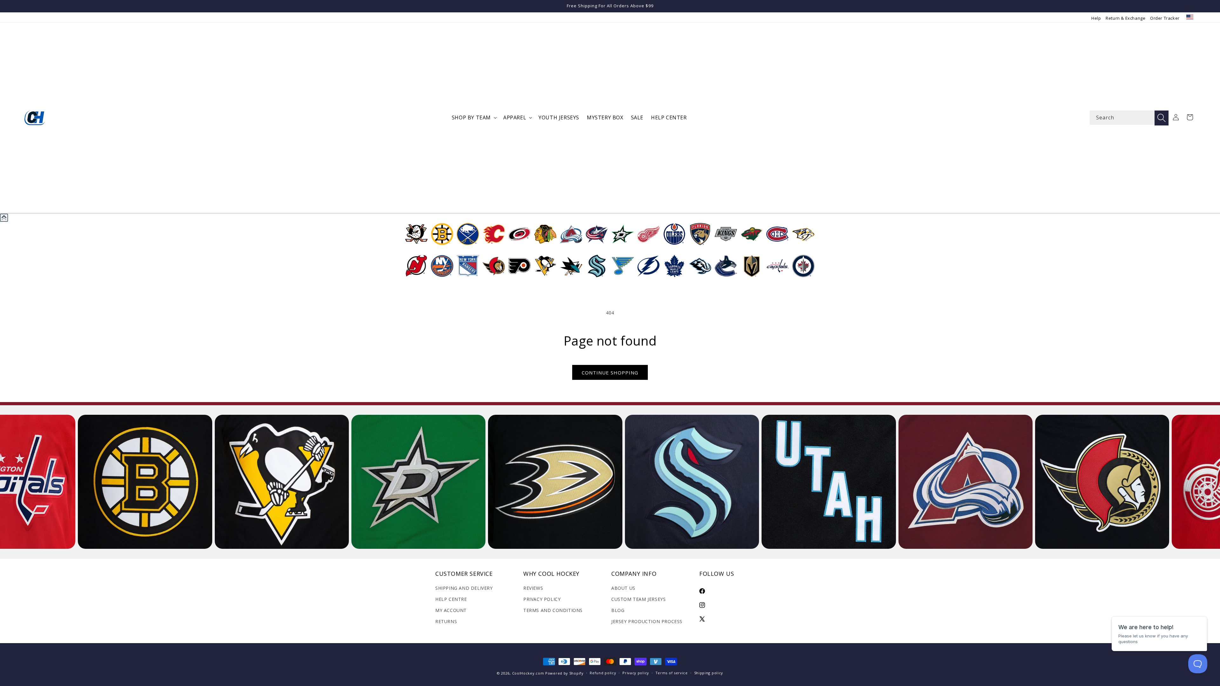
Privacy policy (635, 672)
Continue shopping (610, 372)
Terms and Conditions (553, 610)
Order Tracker (1165, 18)
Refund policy (603, 672)
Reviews (533, 588)
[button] (473, 118)
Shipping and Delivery (464, 588)
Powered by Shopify (564, 673)
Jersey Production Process (646, 621)
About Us (623, 588)
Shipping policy (708, 672)
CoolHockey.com (528, 673)
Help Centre (451, 599)
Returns (446, 621)
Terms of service (671, 672)
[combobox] (1129, 118)
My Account (451, 610)
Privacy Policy (541, 599)
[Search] (1162, 118)
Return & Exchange (1125, 18)
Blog (617, 610)
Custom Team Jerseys (638, 599)
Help (1096, 18)
